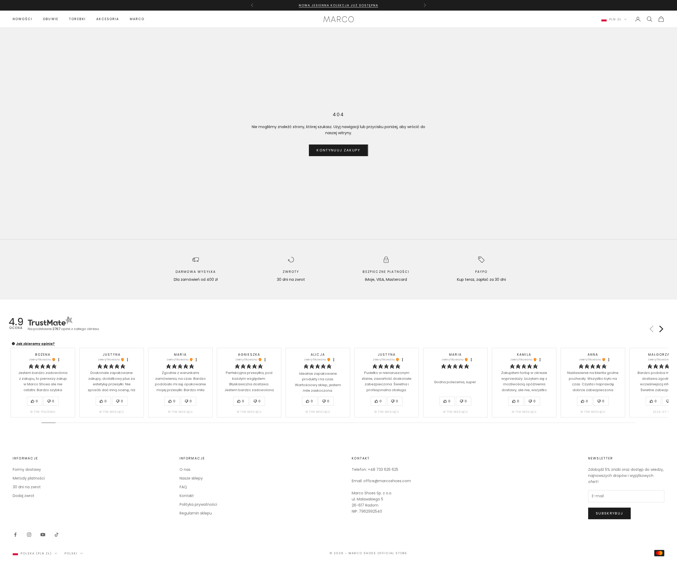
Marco (137, 19)
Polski (71, 553)
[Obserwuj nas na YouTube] (42, 534)
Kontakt (187, 495)
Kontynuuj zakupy (338, 150)
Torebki (77, 19)
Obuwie (50, 19)
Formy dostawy (27, 469)
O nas (185, 469)
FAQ (183, 487)
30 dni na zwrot (27, 487)
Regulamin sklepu (196, 513)
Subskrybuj (609, 513)
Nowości (22, 19)
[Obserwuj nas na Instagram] (29, 534)
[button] (660, 329)
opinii (75, 328)
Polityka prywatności (198, 504)
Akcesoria (107, 19)
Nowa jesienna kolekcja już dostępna (338, 5)
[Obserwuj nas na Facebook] (15, 534)
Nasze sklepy (191, 478)
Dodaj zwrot (23, 495)
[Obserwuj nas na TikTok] (56, 534)
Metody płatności (29, 478)
